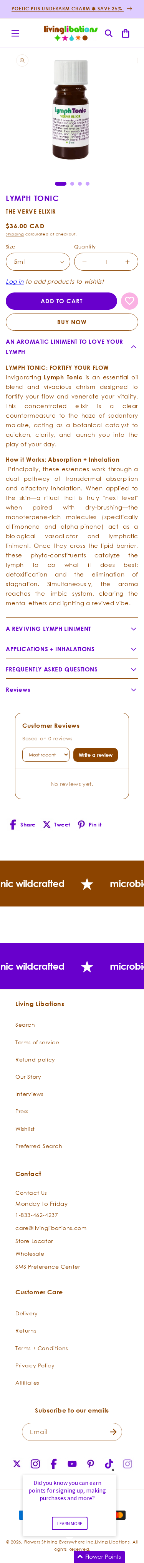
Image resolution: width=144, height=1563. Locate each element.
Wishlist (25, 1128)
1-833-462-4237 (36, 1215)
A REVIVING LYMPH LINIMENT (48, 628)
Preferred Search (39, 1146)
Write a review (96, 755)
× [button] (112, 1469)
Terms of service (37, 1042)
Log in (15, 281)
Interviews (29, 1094)
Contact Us (31, 1192)
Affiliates (27, 1382)
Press (21, 1111)
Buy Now (72, 322)
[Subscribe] (113, 1432)
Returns (25, 1330)
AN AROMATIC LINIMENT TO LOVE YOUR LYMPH (64, 347)
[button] (15, 33)
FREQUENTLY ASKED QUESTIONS (52, 669)
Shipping (15, 234)
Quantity (85, 246)
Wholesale (29, 1253)
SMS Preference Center (47, 1266)
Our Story (28, 1076)
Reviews (18, 689)
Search (25, 1024)
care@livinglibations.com (50, 1228)
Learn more (69, 1523)
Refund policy (35, 1059)
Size (10, 246)
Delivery (26, 1313)
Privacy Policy (35, 1365)
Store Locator (34, 1241)
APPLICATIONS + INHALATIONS (50, 649)
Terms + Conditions (41, 1348)
